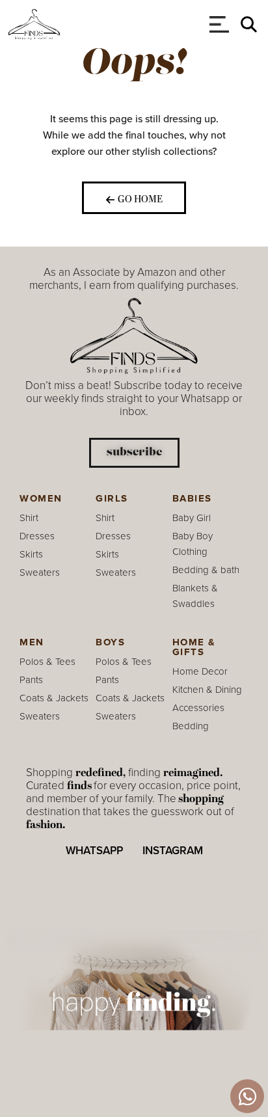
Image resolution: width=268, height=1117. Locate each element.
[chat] (247, 1096)
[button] (249, 24)
